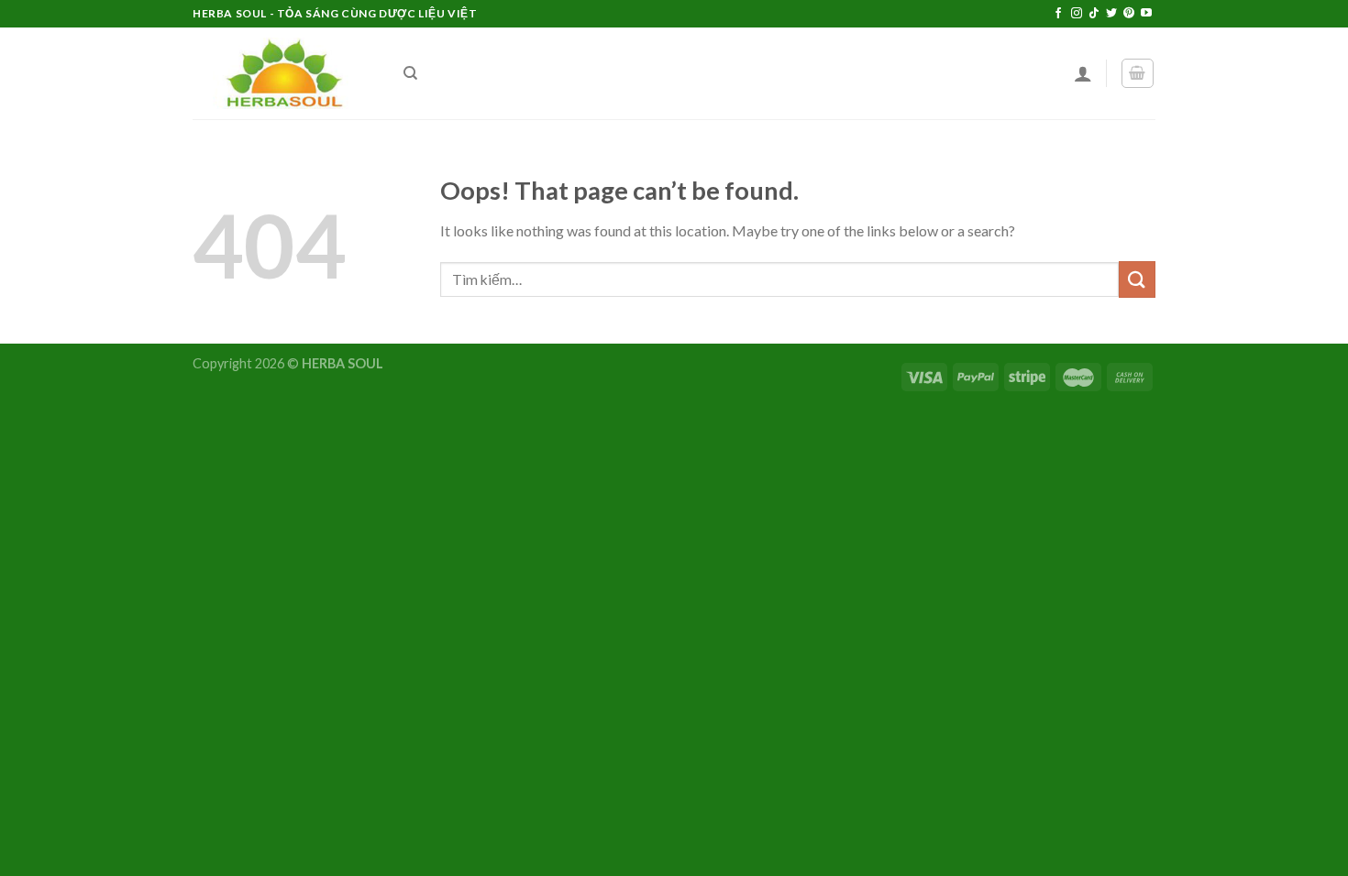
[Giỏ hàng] (1138, 73)
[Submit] (1137, 279)
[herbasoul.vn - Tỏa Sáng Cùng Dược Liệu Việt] (284, 74)
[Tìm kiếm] (410, 73)
